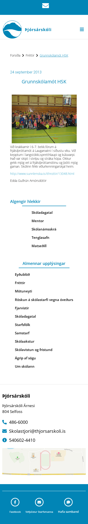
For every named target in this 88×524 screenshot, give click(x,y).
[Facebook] (15, 502)
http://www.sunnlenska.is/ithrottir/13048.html (42, 173)
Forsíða (15, 55)
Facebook (15, 511)
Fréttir (30, 55)
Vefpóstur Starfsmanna (39, 511)
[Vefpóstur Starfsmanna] (39, 502)
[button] (82, 29)
